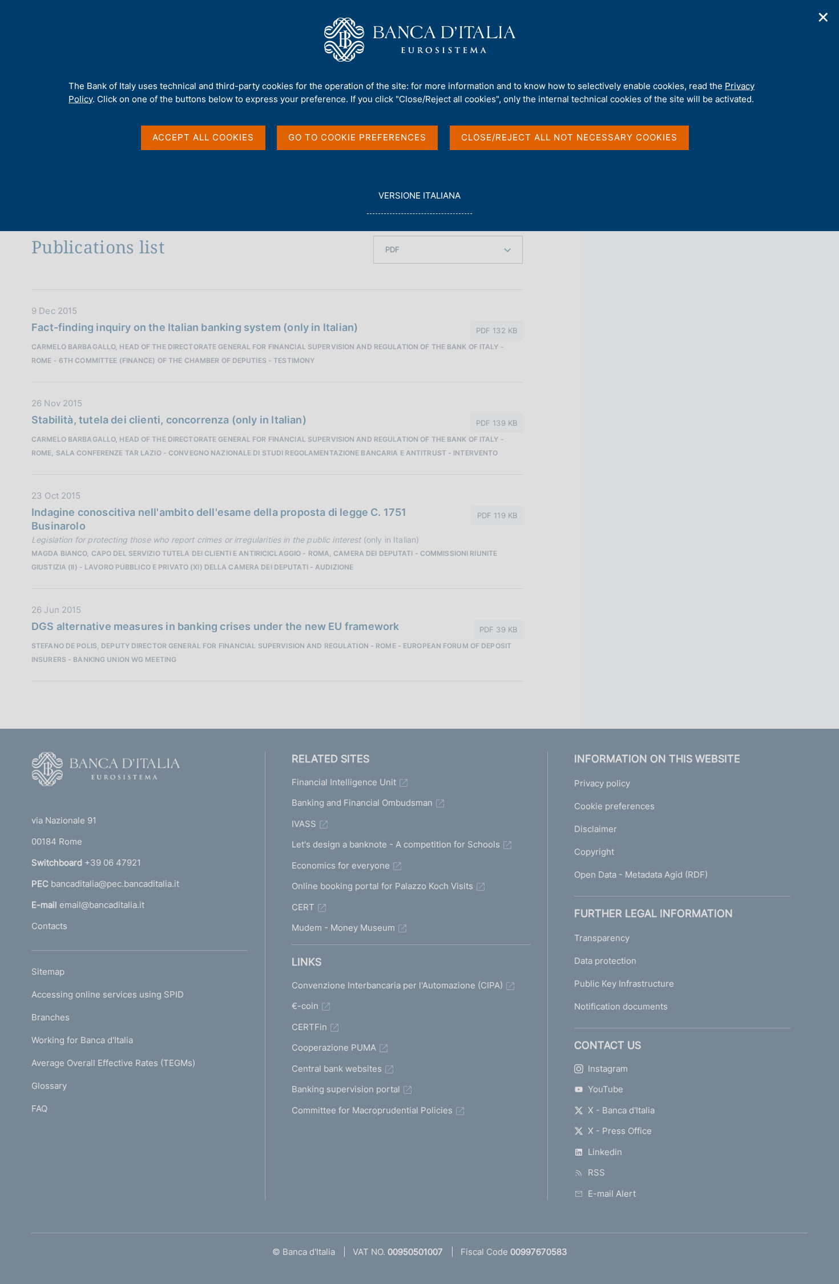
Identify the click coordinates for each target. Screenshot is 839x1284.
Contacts (49, 925)
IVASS (304, 823)
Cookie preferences (614, 806)
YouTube (605, 1089)
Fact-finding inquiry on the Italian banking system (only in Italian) (194, 327)
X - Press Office (620, 1130)
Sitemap (47, 971)
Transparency (602, 937)
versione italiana (419, 202)
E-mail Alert (612, 1193)
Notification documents (621, 1006)
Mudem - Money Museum (343, 927)
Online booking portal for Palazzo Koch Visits (382, 886)
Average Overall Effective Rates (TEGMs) (113, 1062)
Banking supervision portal (346, 1089)
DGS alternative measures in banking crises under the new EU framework (215, 626)
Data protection (605, 960)
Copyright (594, 851)
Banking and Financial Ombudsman (362, 802)
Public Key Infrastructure (624, 983)
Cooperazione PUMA (334, 1047)
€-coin (305, 1005)
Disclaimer (595, 828)
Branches (50, 1017)
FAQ (39, 1108)
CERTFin (309, 1026)
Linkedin (605, 1151)
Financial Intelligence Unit (344, 782)
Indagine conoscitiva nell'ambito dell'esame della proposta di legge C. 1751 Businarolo (219, 519)
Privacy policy (602, 783)
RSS (596, 1172)
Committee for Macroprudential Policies (372, 1110)
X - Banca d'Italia (621, 1110)
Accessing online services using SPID (107, 994)
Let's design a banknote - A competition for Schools (396, 844)
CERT (303, 907)
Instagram (608, 1068)
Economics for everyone (341, 865)
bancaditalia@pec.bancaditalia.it (115, 883)
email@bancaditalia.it (101, 904)
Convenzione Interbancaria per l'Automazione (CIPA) (397, 985)
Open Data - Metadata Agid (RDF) (641, 874)
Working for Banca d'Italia (82, 1040)
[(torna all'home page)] (105, 772)
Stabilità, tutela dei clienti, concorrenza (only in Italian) (168, 420)
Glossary (49, 1085)
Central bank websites (337, 1068)
